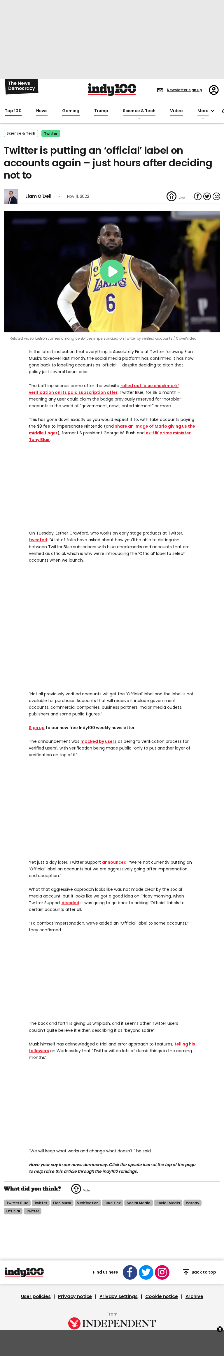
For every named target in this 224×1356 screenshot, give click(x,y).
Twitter (50, 133)
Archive (194, 1296)
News (42, 111)
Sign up (37, 728)
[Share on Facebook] (198, 196)
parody (192, 1202)
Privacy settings (118, 1296)
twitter (40, 1202)
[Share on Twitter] (207, 196)
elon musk (62, 1202)
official (13, 1211)
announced (114, 862)
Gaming (71, 111)
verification (88, 1202)
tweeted (38, 540)
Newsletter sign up (184, 89)
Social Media (138, 1202)
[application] (112, 271)
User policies (36, 1296)
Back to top (204, 1272)
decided (70, 903)
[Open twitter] (146, 1272)
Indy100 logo (112, 89)
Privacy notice (75, 1296)
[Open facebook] (130, 1272)
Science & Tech (139, 111)
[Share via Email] (216, 196)
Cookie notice (161, 1296)
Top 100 (13, 111)
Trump (101, 111)
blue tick (112, 1202)
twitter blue (17, 1202)
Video (176, 111)
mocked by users (98, 741)
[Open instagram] (162, 1272)
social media (168, 1202)
